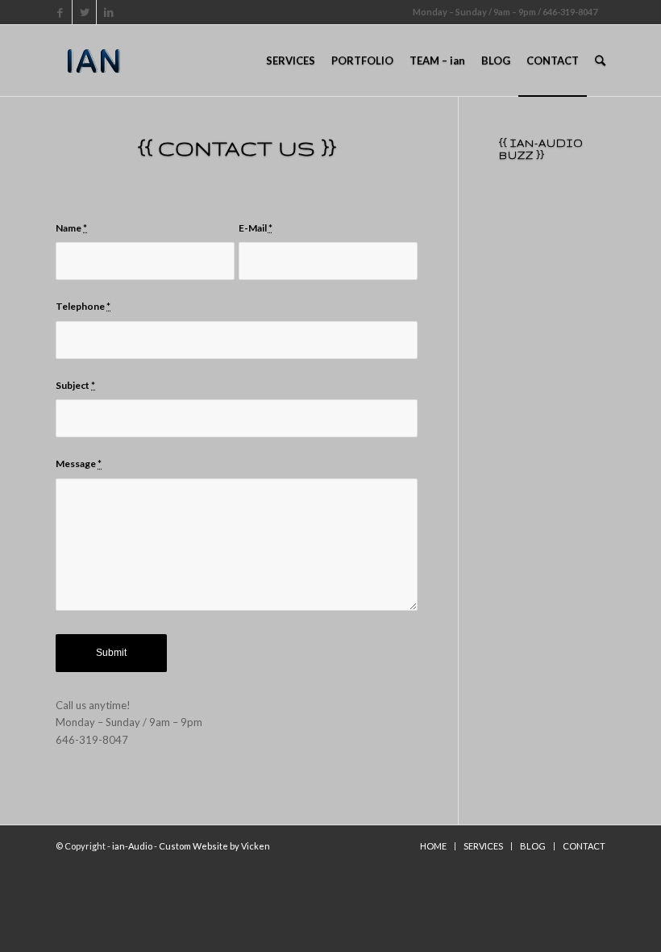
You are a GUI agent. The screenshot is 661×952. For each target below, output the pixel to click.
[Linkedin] (109, 12)
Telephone (83, 306)
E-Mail (255, 228)
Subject (75, 385)
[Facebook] (60, 12)
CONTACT (584, 846)
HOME (433, 846)
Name (71, 228)
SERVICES (483, 846)
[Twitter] (84, 12)
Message (79, 463)
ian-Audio (132, 846)
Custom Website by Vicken (214, 846)
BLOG (533, 846)
